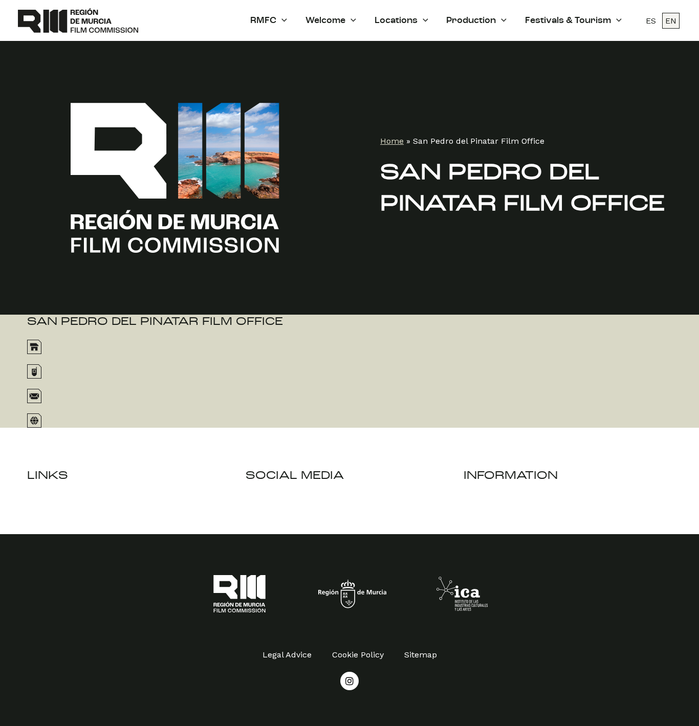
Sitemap (420, 654)
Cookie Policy (358, 654)
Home (392, 141)
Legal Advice (287, 654)
